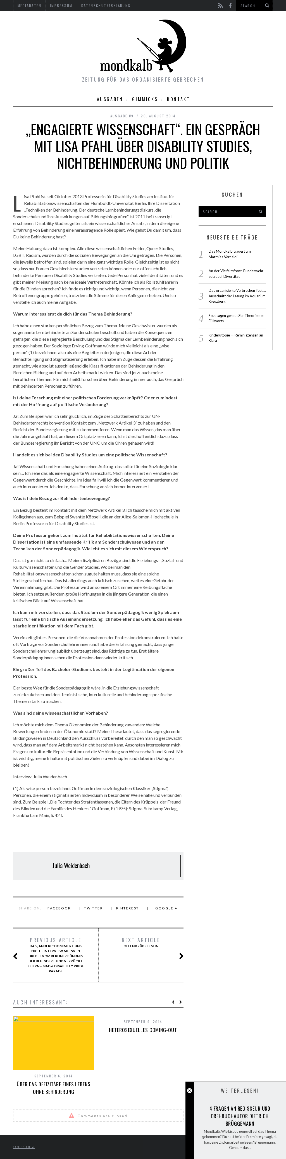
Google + (166, 908)
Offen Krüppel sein (141, 942)
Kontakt (178, 99)
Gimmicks (145, 99)
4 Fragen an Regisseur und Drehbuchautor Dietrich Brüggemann (240, 1116)
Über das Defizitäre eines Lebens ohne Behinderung (53, 1087)
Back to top (22, 1147)
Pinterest (127, 908)
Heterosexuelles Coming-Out (143, 1030)
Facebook (59, 908)
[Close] (189, 1090)
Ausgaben (110, 99)
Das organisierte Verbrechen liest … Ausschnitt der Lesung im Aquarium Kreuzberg (237, 296)
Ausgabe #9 (122, 115)
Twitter (93, 908)
